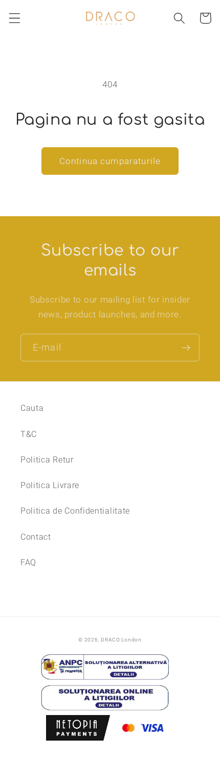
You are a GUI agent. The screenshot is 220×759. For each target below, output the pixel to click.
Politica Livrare (49, 485)
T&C (28, 434)
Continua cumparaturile (110, 161)
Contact (35, 537)
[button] (15, 18)
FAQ (28, 562)
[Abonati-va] (186, 347)
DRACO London (121, 639)
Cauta (31, 408)
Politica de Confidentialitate (75, 511)
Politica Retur (47, 460)
